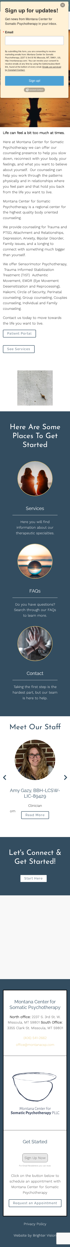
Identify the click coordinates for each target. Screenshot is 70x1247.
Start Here (33, 878)
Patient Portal (19, 333)
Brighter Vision (44, 1235)
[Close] (65, 5)
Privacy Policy (35, 1224)
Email (9, 32)
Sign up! (34, 80)
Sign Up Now (35, 1158)
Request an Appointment (35, 1203)
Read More (35, 815)
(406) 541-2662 (35, 1038)
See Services (18, 349)
